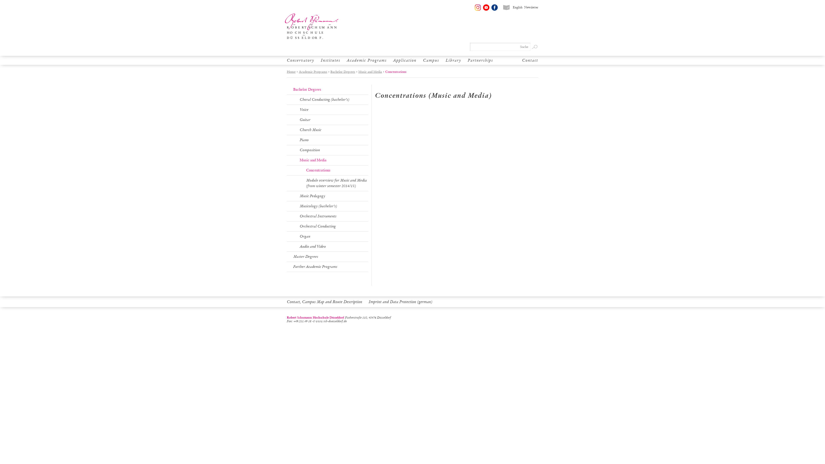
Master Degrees (305, 256)
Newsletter (531, 7)
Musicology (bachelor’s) (318, 206)
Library (453, 60)
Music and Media (370, 72)
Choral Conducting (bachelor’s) (324, 99)
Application (405, 60)
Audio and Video (313, 246)
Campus (431, 60)
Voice (304, 109)
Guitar (305, 120)
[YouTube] (486, 7)
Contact (530, 60)
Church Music (310, 130)
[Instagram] (478, 7)
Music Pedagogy (312, 196)
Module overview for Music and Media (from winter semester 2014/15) (336, 183)
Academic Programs (367, 60)
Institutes (330, 60)
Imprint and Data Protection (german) (400, 301)
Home (291, 72)
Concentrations (318, 170)
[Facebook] (494, 7)
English (517, 7)
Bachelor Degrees (342, 72)
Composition (310, 150)
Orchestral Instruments (318, 216)
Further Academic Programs (315, 266)
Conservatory (300, 60)
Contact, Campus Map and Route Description (324, 301)
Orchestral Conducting (318, 226)
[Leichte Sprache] (506, 7)
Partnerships (480, 60)
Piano (304, 140)
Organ (305, 236)
